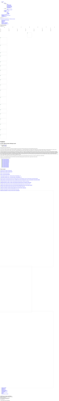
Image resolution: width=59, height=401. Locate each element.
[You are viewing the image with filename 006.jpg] (5, 165)
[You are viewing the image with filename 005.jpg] (5, 164)
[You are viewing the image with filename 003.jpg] (5, 163)
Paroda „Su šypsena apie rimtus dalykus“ (5, 174)
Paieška (1, 17)
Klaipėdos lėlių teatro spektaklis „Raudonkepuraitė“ (6, 171)
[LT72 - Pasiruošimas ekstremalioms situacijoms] (3, 51)
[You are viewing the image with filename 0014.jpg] (5, 162)
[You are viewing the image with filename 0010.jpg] (5, 159)
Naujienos (5, 145)
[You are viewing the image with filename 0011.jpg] (5, 160)
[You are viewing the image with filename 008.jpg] (5, 166)
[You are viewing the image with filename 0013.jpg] (5, 161)
